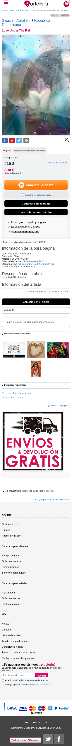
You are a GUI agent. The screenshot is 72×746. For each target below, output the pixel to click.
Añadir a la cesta (39, 185)
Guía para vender (11, 598)
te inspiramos (50, 491)
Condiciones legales (12, 646)
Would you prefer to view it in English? (51, 499)
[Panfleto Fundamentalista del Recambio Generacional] (14, 350)
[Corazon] (36, 350)
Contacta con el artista (36, 203)
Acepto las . (27, 680)
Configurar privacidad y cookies (18, 658)
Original (7, 150)
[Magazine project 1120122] (36, 369)
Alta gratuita (8, 592)
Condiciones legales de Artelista (32, 680)
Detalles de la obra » (57, 162)
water (29, 264)
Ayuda (5, 624)
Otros (26, 10)
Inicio (4, 10)
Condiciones (45, 685)
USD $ (42, 242)
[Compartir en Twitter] (19, 140)
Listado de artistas (12, 635)
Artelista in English (12, 535)
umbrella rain (48, 264)
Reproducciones (10, 567)
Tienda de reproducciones (15, 641)
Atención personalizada (25, 231)
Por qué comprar (11, 555)
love (15, 264)
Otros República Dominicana (16, 393)
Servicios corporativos (14, 572)
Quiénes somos (10, 524)
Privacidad (34, 685)
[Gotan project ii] (58, 350)
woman (22, 264)
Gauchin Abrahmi (38, 10)
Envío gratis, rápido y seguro (28, 222)
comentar (49, 322)
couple (36, 264)
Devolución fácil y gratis (25, 227)
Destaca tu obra (10, 604)
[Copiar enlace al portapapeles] (26, 140)
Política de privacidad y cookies (19, 652)
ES (26, 722)
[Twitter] (48, 739)
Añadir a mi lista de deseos (38, 195)
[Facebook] (59, 739)
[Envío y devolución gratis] (33, 441)
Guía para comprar (12, 561)
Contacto (6, 629)
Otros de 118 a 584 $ (12, 397)
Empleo (6, 530)
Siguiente (65, 15)
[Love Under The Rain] (36, 85)
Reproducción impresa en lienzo (29, 150)
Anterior (55, 15)
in (46, 722)
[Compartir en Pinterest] (12, 140)
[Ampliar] (67, 141)
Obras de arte (15, 10)
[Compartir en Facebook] (5, 140)
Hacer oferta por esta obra (36, 212)
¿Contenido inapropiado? (59, 405)
